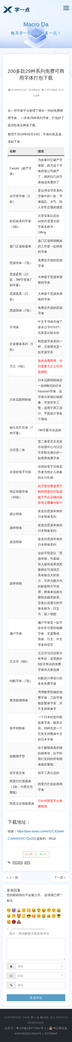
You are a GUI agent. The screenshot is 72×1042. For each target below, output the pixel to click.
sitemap (51, 1033)
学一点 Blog (40, 1017)
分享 (44, 854)
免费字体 (17, 863)
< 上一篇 (12, 877)
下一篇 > (60, 877)
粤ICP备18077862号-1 (31, 1028)
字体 (27, 863)
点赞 (30, 854)
